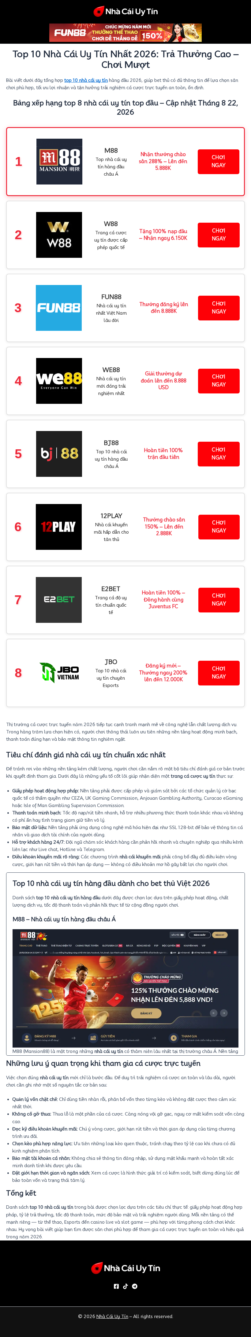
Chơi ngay (219, 161)
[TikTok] (125, 1286)
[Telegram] (134, 1286)
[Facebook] (116, 1286)
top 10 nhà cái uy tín (86, 80)
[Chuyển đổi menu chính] (247, 11)
